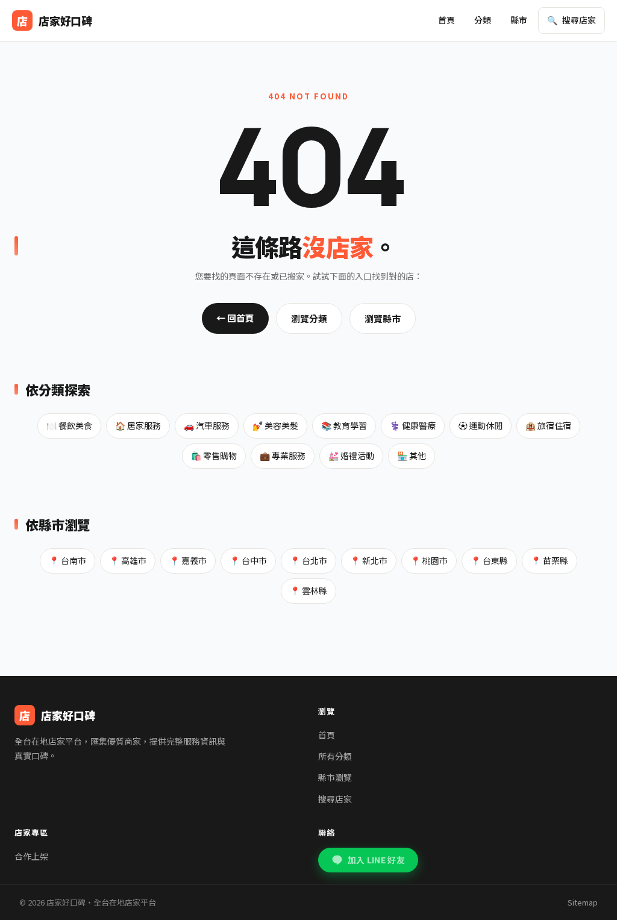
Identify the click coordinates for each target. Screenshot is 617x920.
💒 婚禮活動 (351, 455)
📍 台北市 (308, 560)
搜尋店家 (335, 799)
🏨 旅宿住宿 (548, 425)
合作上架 (31, 856)
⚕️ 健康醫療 (413, 425)
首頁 (446, 20)
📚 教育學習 (344, 425)
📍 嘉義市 (188, 560)
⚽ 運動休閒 (481, 425)
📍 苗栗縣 (549, 560)
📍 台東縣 (489, 560)
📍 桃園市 (429, 560)
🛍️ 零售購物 (214, 455)
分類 (482, 20)
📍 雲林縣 (308, 590)
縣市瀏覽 (335, 777)
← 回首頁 (235, 317)
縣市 (518, 20)
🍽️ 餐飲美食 (69, 425)
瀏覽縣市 (383, 318)
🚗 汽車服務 (207, 425)
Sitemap (583, 902)
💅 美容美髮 (275, 425)
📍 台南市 (67, 560)
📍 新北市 (368, 560)
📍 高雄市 (127, 560)
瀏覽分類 (309, 318)
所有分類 (335, 756)
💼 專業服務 (282, 455)
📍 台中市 (248, 560)
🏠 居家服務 (138, 425)
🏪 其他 (411, 455)
